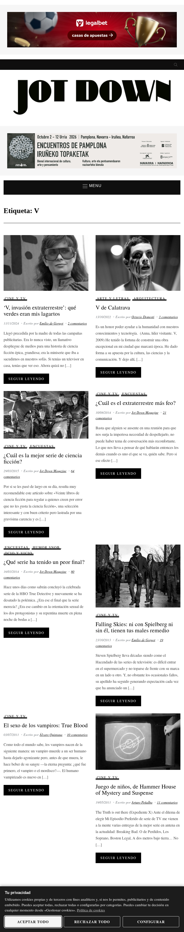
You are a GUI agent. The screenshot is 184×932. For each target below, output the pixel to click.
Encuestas (42, 446)
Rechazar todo (92, 921)
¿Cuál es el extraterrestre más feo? (136, 403)
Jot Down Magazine (53, 471)
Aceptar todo (33, 921)
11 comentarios (167, 802)
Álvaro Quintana (51, 734)
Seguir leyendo (26, 378)
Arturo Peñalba (142, 802)
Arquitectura (149, 298)
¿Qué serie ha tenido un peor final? (44, 562)
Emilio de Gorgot (51, 323)
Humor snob (46, 547)
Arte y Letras (113, 298)
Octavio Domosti (143, 316)
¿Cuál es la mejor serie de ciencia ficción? (43, 458)
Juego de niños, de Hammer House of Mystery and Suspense (136, 789)
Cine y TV (15, 298)
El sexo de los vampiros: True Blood (46, 725)
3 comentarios (168, 316)
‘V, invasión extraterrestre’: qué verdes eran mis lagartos (40, 310)
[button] (92, 186)
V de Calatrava (113, 307)
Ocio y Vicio (18, 553)
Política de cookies (91, 910)
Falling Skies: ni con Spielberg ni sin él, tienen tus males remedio (134, 627)
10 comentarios (77, 734)
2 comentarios (77, 323)
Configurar (151, 921)
